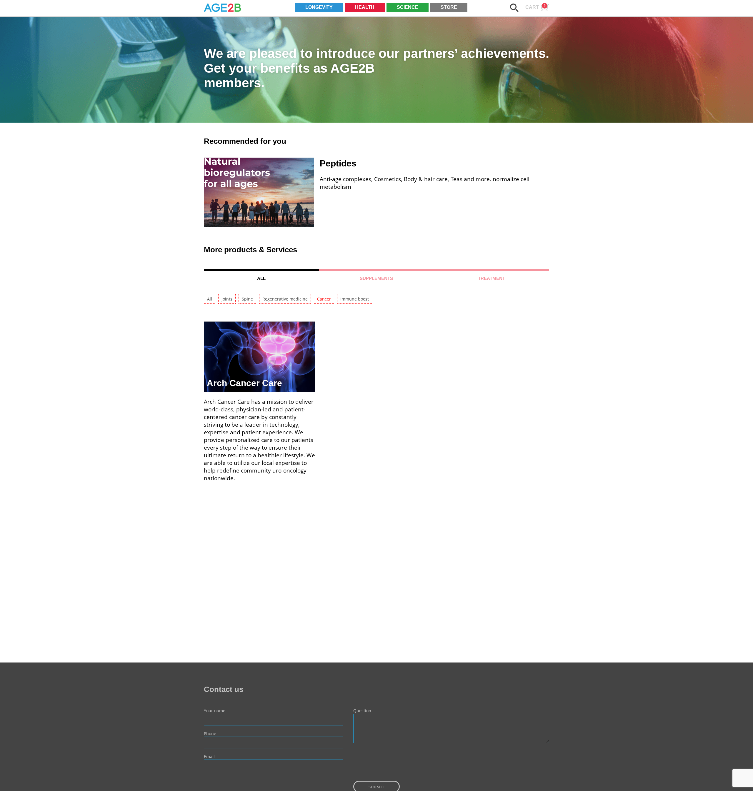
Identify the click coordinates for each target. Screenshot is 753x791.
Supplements (376, 278)
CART (535, 7)
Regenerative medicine (285, 299)
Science (407, 7)
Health (364, 7)
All (261, 278)
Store (449, 7)
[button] (514, 8)
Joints (226, 299)
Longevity (319, 7)
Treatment (491, 278)
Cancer (324, 299)
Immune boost (354, 299)
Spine (247, 299)
